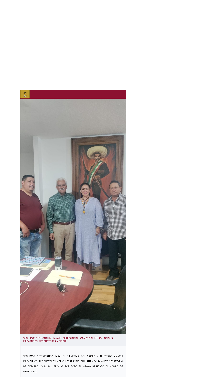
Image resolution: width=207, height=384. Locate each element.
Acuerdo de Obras (174, 43)
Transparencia (126, 43)
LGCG (142, 43)
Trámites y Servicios (102, 43)
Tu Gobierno (79, 43)
